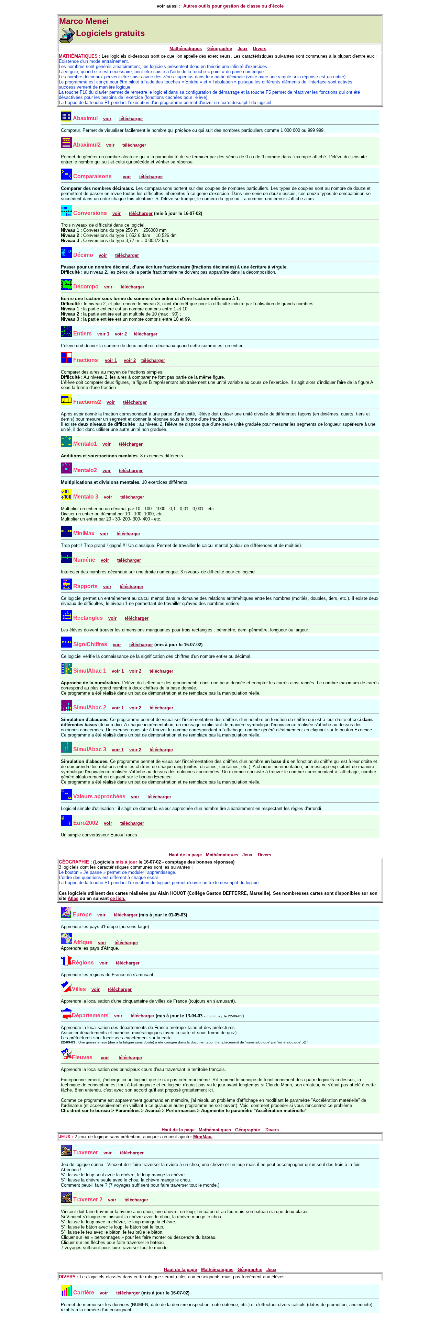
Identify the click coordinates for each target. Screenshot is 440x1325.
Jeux (243, 48)
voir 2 (130, 360)
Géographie (219, 48)
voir (106, 444)
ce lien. (117, 898)
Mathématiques (185, 48)
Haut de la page (185, 854)
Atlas (73, 898)
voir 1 (111, 360)
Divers (259, 48)
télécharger (131, 118)
